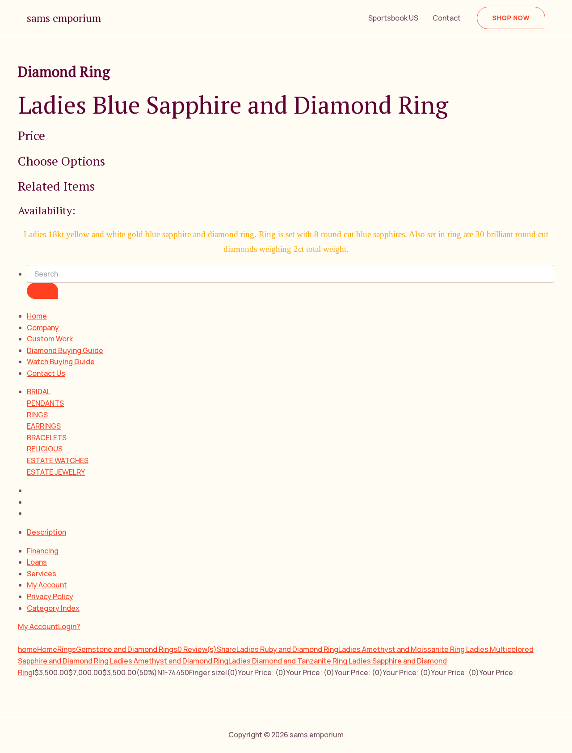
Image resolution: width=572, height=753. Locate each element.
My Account (47, 585)
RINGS (37, 415)
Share (226, 649)
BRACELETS (47, 437)
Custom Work (50, 339)
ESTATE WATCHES (57, 460)
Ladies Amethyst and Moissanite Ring (402, 649)
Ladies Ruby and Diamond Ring (287, 649)
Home (37, 316)
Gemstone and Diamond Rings (126, 649)
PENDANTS (45, 403)
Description (46, 532)
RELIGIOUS (45, 449)
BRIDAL (38, 391)
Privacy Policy (50, 596)
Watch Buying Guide (61, 361)
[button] (511, 18)
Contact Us (46, 373)
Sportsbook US (393, 18)
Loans (37, 562)
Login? (69, 626)
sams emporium (64, 18)
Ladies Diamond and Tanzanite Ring (288, 661)
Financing (43, 551)
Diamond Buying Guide (65, 350)
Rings (66, 649)
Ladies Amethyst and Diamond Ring (169, 661)
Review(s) (197, 649)
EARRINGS (44, 426)
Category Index (53, 608)
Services (41, 574)
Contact (447, 18)
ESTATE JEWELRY (56, 472)
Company (43, 327)
